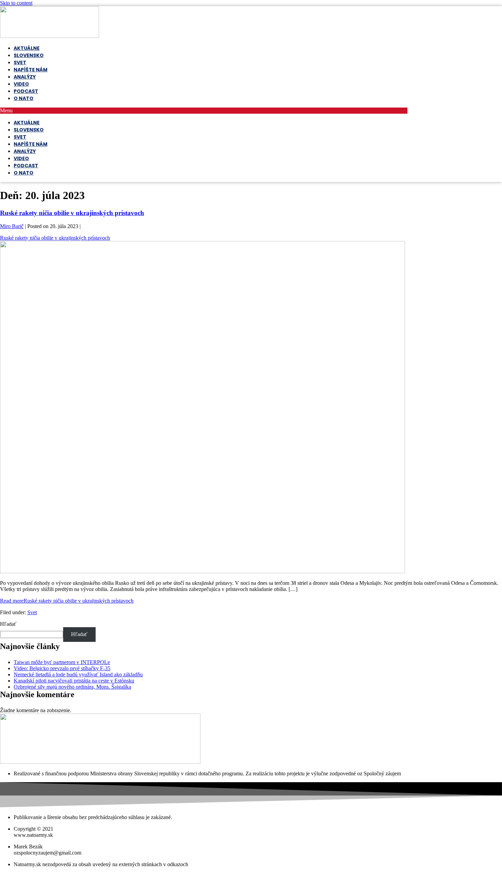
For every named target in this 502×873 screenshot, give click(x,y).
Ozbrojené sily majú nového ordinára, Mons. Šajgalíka (72, 687)
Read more (67, 601)
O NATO (23, 98)
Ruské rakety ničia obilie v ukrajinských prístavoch (72, 212)
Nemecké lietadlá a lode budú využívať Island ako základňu (78, 674)
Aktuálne (27, 48)
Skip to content (16, 3)
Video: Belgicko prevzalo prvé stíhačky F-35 (62, 668)
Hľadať (8, 624)
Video (21, 84)
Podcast (26, 91)
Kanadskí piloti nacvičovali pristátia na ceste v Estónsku (74, 681)
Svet (20, 62)
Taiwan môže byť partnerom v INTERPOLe (62, 662)
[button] (203, 111)
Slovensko (29, 55)
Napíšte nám (30, 69)
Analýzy (25, 76)
